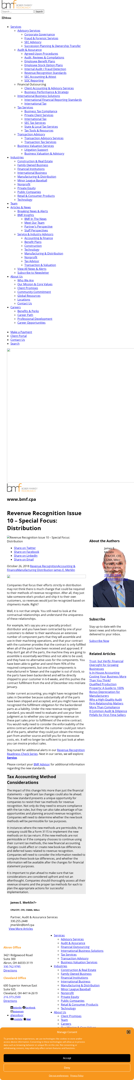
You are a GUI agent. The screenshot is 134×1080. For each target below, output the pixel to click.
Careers (15, 307)
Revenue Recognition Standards (45, 73)
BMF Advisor (42, 764)
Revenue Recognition (44, 566)
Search (15, 344)
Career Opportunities (31, 323)
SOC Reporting (34, 80)
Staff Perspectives (36, 230)
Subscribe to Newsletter (33, 273)
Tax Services (25, 107)
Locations (23, 299)
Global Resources (28, 296)
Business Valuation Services (35, 146)
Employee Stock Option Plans (43, 65)
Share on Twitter (25, 548)
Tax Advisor (31, 261)
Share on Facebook (26, 552)
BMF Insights (25, 215)
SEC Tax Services (35, 123)
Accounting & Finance (38, 238)
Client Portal (18, 336)
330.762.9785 (12, 967)
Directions (10, 970)
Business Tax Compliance (40, 111)
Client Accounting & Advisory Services (49, 88)
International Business (32, 173)
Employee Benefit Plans (39, 61)
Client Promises (27, 288)
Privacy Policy (76, 1075)
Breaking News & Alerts (32, 211)
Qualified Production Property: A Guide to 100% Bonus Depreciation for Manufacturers (106, 690)
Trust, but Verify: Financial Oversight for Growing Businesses (106, 665)
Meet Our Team (34, 223)
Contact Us (24, 303)
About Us (16, 276)
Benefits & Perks (28, 311)
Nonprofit (23, 184)
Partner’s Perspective (38, 226)
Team (13, 203)
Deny (67, 1067)
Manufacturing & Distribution (36, 177)
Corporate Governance (39, 34)
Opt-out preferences (59, 1075)
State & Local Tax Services (41, 127)
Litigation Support (36, 150)
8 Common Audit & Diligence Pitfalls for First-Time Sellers (108, 713)
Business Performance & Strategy (46, 92)
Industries (17, 157)
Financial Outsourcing (75, 947)
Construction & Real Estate (35, 161)
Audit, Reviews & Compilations (44, 57)
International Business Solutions (38, 96)
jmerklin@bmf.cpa (116, 579)
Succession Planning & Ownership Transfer (52, 46)
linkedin (17, 1007)
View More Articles (21, 929)
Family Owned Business (32, 165)
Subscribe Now (99, 641)
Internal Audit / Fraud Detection (45, 69)
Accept (67, 1058)
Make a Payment (21, 332)
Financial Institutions (31, 169)
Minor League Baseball (32, 180)
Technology (24, 200)
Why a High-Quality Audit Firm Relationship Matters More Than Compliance (106, 703)
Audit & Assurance (29, 50)
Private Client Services (38, 115)
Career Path (25, 315)
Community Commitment (34, 292)
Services (15, 27)
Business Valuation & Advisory (44, 153)
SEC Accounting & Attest (40, 77)
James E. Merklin (64, 570)
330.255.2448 (112, 575)
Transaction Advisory (31, 134)
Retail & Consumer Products (36, 196)
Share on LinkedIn (26, 556)
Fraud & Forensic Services (41, 38)
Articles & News (20, 207)
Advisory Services (28, 30)
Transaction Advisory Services (44, 138)
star (28, 1019)
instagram (18, 1011)
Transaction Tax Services (40, 142)
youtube (18, 1019)
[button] (128, 1032)
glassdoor (17, 1015)
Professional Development (34, 319)
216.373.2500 (12, 997)
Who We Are (25, 280)
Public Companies (29, 192)
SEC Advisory (32, 42)
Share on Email (24, 559)
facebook (30, 1007)
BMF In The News (35, 219)
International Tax (35, 104)
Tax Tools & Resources (38, 130)
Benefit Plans (33, 242)
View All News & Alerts (31, 269)
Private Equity (26, 188)
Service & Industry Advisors (35, 234)
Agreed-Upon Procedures (41, 54)
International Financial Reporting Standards (53, 100)
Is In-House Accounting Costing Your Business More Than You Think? (107, 676)
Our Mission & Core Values (35, 284)
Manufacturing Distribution (35, 570)
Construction (33, 246)
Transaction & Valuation (40, 265)
